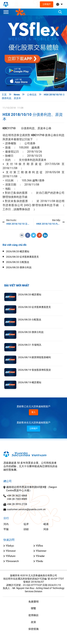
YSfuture (10, 556)
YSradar (40, 556)
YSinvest (11, 550)
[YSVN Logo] (5, 4)
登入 (33, 412)
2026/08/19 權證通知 (29, 382)
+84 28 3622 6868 (17, 495)
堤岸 (26, 524)
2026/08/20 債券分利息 (31, 332)
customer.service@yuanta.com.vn (26, 509)
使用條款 (33, 615)
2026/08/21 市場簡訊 (29, 344)
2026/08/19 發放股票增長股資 (34, 369)
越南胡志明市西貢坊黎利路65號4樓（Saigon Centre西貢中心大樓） (31, 488)
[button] (59, 4)
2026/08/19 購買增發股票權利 (34, 357)
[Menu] (6, 12)
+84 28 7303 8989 (17, 499)
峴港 (46, 524)
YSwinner (41, 550)
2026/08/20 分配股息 (29, 319)
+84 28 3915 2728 (17, 504)
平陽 (6, 529)
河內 (6, 524)
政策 (33, 622)
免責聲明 (33, 601)
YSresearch (12, 561)
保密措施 (33, 629)
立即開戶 (46, 4)
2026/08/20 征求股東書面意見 (34, 307)
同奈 (46, 529)
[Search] (60, 12)
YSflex (39, 545)
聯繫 (33, 608)
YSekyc (10, 545)
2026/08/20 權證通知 (29, 294)
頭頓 (26, 529)
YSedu (39, 561)
